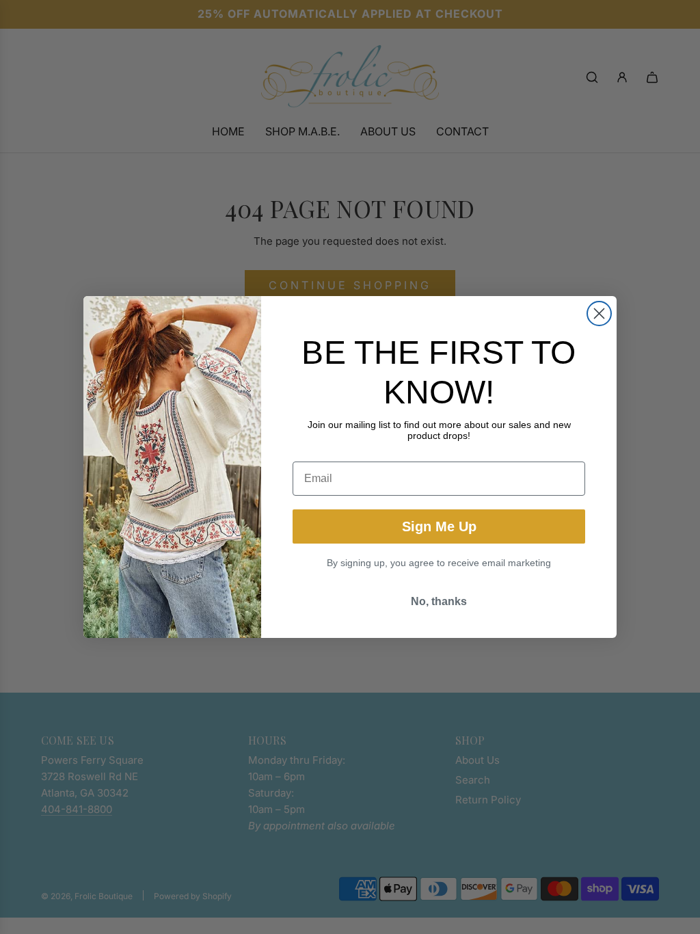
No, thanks (439, 601)
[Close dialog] (599, 313)
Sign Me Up (439, 526)
